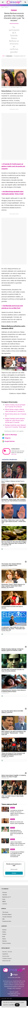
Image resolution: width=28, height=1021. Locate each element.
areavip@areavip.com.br (14, 993)
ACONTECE (4, 926)
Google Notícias (10, 441)
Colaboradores (9, 56)
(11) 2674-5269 (14, 995)
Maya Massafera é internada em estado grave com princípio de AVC (16, 833)
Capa (2, 7)
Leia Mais (11, 1004)
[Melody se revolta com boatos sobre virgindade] (5, 820)
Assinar (14, 873)
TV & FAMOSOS (4, 888)
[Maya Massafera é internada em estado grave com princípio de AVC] (5, 829)
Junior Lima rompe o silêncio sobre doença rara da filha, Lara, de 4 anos (17, 843)
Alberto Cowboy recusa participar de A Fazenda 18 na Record (15, 405)
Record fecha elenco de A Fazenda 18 (15, 415)
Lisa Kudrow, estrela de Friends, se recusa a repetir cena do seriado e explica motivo (17, 813)
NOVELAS (3, 908)
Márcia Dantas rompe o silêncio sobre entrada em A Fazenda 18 (14, 410)
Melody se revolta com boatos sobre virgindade (17, 822)
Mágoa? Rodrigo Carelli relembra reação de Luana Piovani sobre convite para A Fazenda (15, 420)
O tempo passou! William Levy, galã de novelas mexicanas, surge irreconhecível (17, 854)
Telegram (8, 438)
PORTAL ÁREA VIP (5, 948)
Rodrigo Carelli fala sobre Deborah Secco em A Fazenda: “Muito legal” (15, 426)
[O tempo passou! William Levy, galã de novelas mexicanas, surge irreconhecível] (5, 850)
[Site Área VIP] (14, 2)
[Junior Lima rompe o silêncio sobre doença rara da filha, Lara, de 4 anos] (5, 840)
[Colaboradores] (4, 56)
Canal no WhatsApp (11, 434)
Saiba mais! (13, 454)
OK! (17, 1004)
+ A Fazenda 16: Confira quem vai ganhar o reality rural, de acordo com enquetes (13, 166)
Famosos (6, 7)
